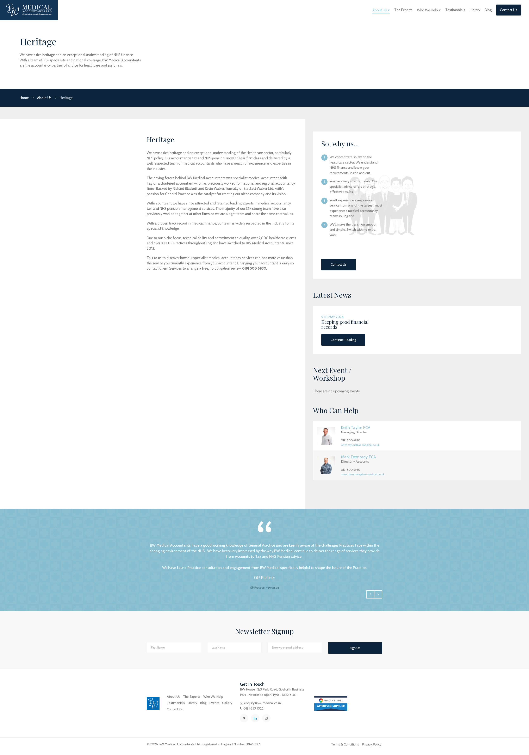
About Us (380, 10)
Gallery (227, 703)
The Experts (403, 10)
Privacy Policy (371, 744)
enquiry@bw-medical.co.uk (262, 703)
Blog (488, 10)
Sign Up (355, 648)
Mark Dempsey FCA (358, 456)
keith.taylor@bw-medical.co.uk (360, 445)
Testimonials (455, 10)
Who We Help (428, 10)
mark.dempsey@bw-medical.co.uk (362, 474)
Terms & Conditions (345, 744)
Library (475, 10)
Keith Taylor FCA (355, 427)
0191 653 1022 (253, 708)
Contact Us (508, 10)
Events (214, 703)
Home (24, 98)
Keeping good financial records (344, 324)
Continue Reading (343, 340)
